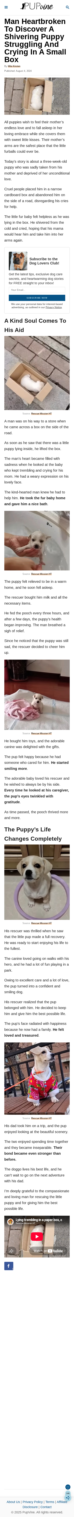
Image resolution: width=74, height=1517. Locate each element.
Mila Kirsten (14, 66)
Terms (49, 1502)
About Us (13, 1502)
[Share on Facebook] (8, 1266)
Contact (46, 1507)
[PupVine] (36, 7)
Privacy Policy (33, 1502)
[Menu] (6, 7)
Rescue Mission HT (41, 413)
